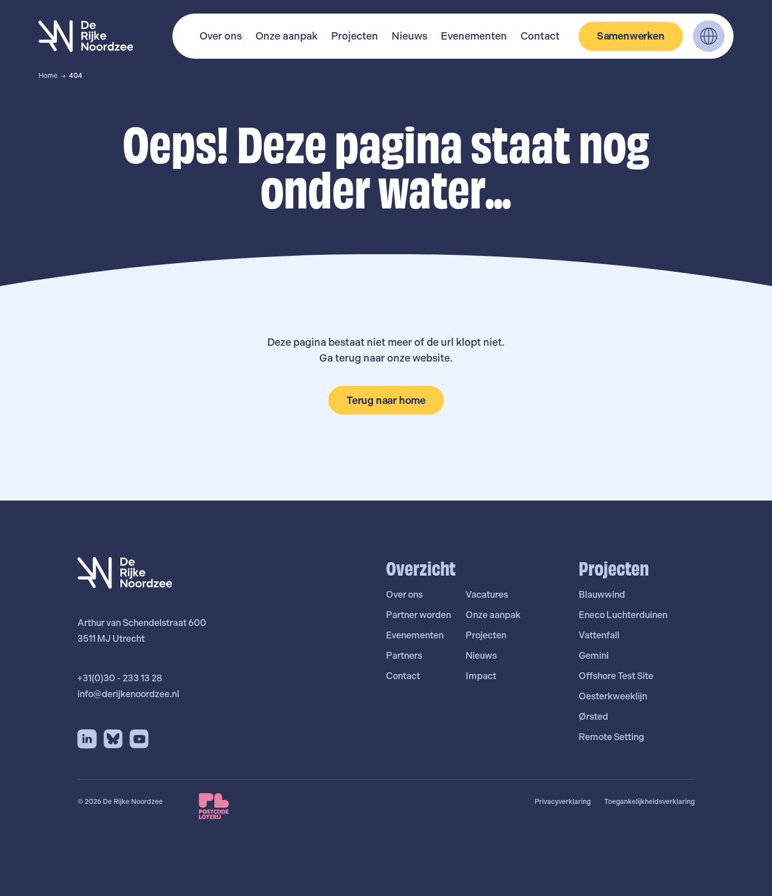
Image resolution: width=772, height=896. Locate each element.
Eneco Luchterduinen (623, 615)
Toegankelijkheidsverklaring (649, 802)
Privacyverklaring (563, 802)
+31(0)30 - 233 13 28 (119, 678)
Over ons (220, 36)
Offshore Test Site (616, 676)
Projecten (354, 36)
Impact (481, 676)
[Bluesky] (113, 739)
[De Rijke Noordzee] (85, 36)
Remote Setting (611, 737)
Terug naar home (386, 400)
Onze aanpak (286, 36)
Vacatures (487, 594)
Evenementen (474, 36)
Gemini (594, 655)
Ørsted (593, 716)
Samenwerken (631, 36)
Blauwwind (602, 594)
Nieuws (409, 36)
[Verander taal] (709, 36)
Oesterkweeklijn (613, 696)
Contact (540, 36)
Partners (404, 655)
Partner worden (418, 615)
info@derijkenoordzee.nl (128, 694)
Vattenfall (599, 635)
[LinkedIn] (87, 739)
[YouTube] (139, 739)
